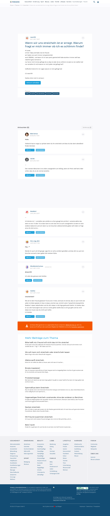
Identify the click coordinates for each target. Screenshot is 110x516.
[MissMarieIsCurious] (27, 267)
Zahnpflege (40, 474)
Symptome (13, 474)
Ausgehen (66, 444)
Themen (17, 5)
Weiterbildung (78, 453)
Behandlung (13, 451)
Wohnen (65, 470)
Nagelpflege (40, 467)
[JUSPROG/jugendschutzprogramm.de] (82, 488)
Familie (57, 1)
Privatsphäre (97, 506)
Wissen (76, 456)
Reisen (65, 458)
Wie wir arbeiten (95, 459)
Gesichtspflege (41, 449)
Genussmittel (66, 451)
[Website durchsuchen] (94, 2)
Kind (51, 464)
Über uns (94, 453)
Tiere (64, 463)
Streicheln (26, 5)
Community (94, 444)
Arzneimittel (13, 449)
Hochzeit (52, 451)
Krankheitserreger (15, 465)
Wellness (12, 479)
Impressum (82, 506)
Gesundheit (28, 1)
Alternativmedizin (15, 444)
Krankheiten (13, 463)
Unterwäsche (41, 472)
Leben (51, 469)
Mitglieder (93, 446)
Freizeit (65, 446)
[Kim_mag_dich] (27, 242)
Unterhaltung (67, 465)
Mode (38, 465)
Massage (12, 470)
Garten (65, 449)
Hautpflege (40, 456)
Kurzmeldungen (77, 1)
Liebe (52, 1)
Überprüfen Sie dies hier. (59, 500)
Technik (65, 460)
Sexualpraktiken (40, 93)
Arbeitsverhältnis (79, 446)
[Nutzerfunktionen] (98, 2)
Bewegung (27, 462)
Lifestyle (62, 1)
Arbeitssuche (78, 444)
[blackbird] (27, 212)
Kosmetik (40, 463)
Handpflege (40, 453)
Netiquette (94, 449)
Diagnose (12, 453)
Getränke (26, 446)
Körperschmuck (41, 460)
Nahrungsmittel (28, 453)
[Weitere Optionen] (83, 38)
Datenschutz (89, 506)
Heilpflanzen (13, 460)
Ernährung (36, 1)
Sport (42, 1)
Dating (52, 446)
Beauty (47, 1)
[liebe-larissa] (27, 134)
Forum (85, 1)
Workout (26, 464)
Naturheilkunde (14, 472)
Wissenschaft (66, 467)
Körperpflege (41, 458)
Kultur (64, 456)
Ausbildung (77, 449)
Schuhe (39, 470)
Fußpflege (40, 446)
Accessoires (40, 444)
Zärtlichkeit (56, 93)
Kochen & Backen (29, 449)
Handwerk (66, 453)
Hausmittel (13, 458)
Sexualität (32, 93)
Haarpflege (40, 451)
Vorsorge (12, 477)
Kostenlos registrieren (77, 327)
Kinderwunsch (54, 466)
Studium (76, 451)
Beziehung (53, 444)
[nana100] (27, 38)
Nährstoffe (27, 451)
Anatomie (13, 446)
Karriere (68, 1)
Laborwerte (13, 467)
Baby (51, 462)
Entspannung (14, 456)
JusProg (78, 494)
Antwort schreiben (32, 83)
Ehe (51, 449)
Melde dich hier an (71, 325)
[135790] (27, 159)
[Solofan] (27, 291)
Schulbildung (53, 471)
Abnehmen (27, 444)
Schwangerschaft (54, 473)
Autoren (93, 457)
